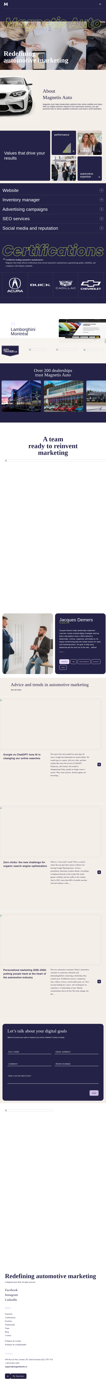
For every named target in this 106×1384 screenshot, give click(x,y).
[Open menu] (100, 4)
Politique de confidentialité (15, 1345)
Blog (7, 1332)
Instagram (11, 1295)
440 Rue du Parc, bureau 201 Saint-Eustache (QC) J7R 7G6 (29, 1359)
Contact (8, 1335)
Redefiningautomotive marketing (36, 57)
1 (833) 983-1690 (12, 1363)
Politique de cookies (13, 1341)
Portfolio (8, 1321)
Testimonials (10, 1325)
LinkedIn (11, 1299)
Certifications (10, 1317)
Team (7, 1328)
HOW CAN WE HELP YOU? (19, 1076)
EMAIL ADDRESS (63, 1052)
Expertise (8, 1314)
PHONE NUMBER (63, 1064)
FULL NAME (14, 1052)
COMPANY (13, 1064)
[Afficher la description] (72, 151)
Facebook (11, 1290)
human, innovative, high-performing (15, 69)
